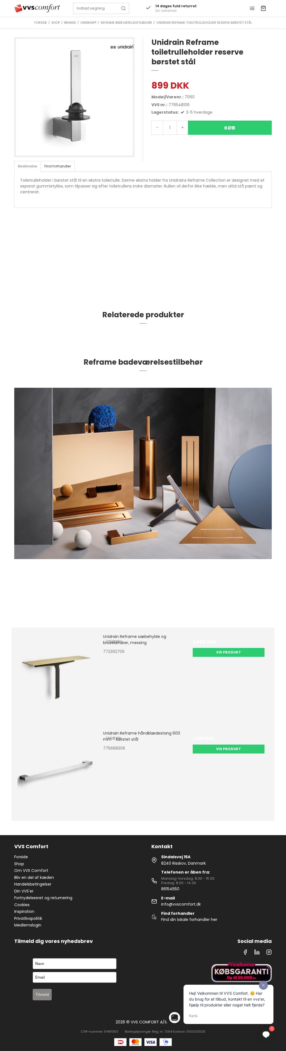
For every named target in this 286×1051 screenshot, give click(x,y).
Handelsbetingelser (32, 884)
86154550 (170, 889)
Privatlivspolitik (28, 918)
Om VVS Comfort (31, 870)
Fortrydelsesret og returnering (43, 898)
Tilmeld (42, 994)
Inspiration (24, 911)
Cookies (22, 905)
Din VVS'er (24, 891)
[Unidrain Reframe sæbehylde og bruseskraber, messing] (57, 673)
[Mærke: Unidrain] (122, 46)
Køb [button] (229, 127)
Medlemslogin (27, 925)
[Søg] (123, 8)
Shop (19, 864)
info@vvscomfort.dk (181, 904)
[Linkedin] (257, 953)
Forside (21, 857)
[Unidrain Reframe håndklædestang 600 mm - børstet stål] (57, 770)
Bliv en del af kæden (34, 877)
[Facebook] (245, 953)
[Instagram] (269, 953)
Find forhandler (57, 166)
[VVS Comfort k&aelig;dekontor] (37, 8)
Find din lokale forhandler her (189, 919)
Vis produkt (228, 652)
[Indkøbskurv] (263, 8)
